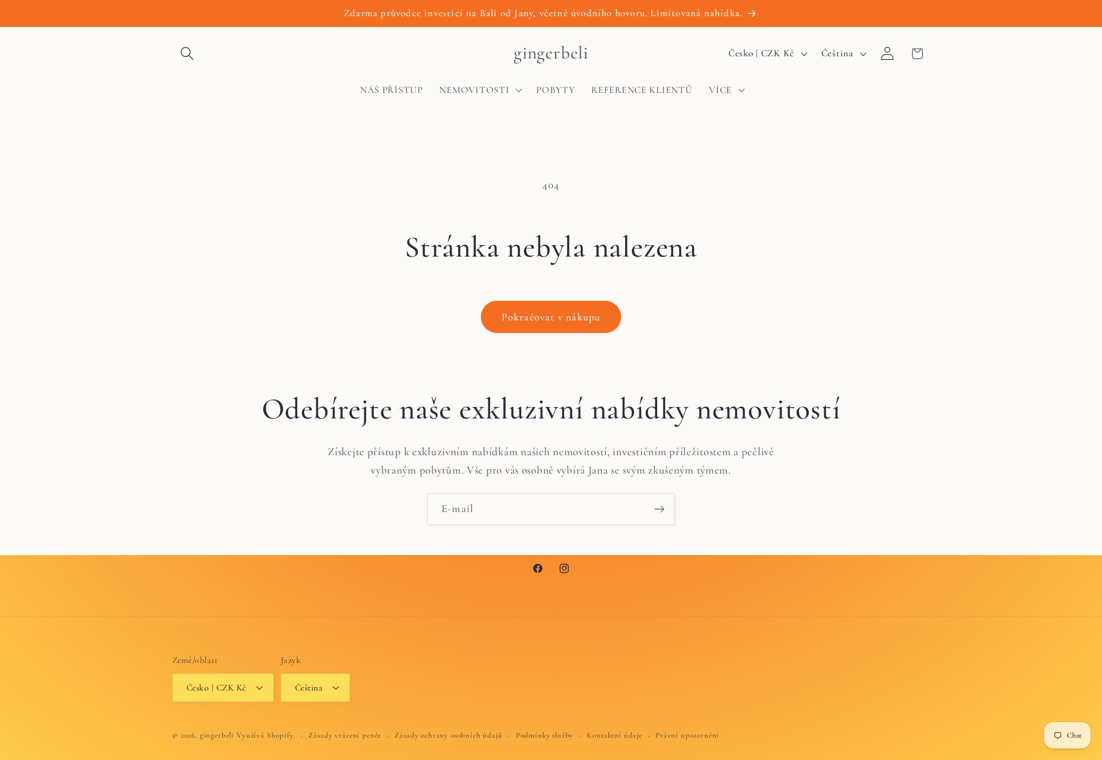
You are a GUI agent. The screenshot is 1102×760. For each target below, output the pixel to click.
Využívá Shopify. (265, 735)
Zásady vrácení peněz (344, 735)
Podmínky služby (545, 735)
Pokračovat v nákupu (551, 317)
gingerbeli (217, 735)
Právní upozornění (687, 735)
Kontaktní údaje (614, 735)
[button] (187, 53)
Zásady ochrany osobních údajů (448, 735)
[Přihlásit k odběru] (659, 509)
